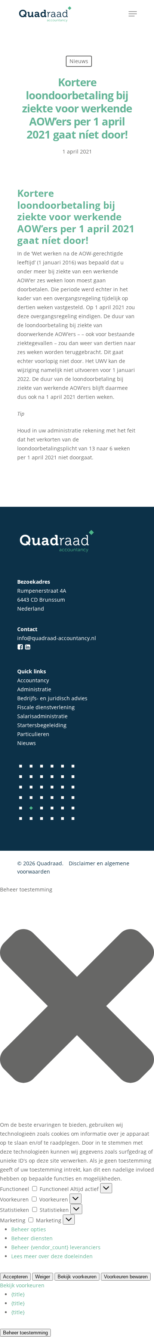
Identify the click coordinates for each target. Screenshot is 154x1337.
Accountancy (33, 680)
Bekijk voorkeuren (22, 1285)
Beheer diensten (32, 1238)
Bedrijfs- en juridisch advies (52, 698)
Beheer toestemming (25, 1333)
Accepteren (15, 1276)
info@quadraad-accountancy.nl (56, 638)
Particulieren (33, 734)
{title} (18, 1294)
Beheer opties (28, 1229)
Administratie (34, 689)
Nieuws (26, 743)
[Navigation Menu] (133, 14)
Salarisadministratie (42, 716)
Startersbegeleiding (42, 725)
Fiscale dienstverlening (46, 707)
